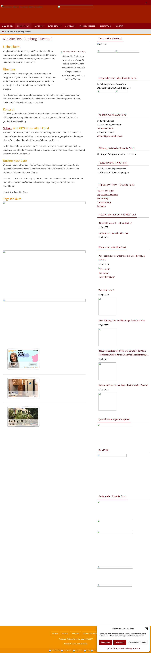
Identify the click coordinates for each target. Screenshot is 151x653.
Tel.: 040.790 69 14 (105, 128)
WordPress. (83, 644)
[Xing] (87, 651)
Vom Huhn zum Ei (106, 290)
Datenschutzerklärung (125, 648)
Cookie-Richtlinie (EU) (91, 633)
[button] (146, 628)
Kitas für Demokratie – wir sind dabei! (115, 223)
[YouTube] (78, 651)
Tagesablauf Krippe (105, 190)
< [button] (61, 13)
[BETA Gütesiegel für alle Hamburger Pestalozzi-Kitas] (107, 337)
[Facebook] (54, 651)
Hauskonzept (103, 198)
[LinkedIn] (96, 651)
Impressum (136, 648)
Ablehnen (119, 642)
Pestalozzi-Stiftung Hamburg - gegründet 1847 (75, 639)
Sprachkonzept (104, 202)
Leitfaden (101, 206)
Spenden (65, 633)
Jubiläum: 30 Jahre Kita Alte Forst (114, 233)
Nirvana (76, 644)
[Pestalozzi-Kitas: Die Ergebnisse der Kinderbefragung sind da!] (107, 276)
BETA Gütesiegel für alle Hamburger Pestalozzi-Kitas (122, 320)
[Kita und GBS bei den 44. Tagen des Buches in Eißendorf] (107, 402)
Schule (7, 128)
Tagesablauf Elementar (107, 194)
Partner (55, 633)
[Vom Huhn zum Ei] (107, 307)
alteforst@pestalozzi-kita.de (109, 136)
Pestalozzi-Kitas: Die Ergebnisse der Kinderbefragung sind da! (122, 257)
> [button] (90, 13)
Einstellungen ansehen (137, 642)
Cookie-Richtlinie (112, 648)
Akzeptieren (105, 642)
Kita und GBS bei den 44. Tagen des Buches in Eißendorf (123, 385)
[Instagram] (66, 651)
